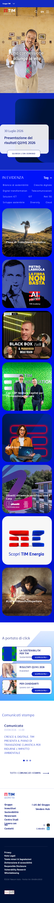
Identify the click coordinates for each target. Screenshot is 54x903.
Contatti (9, 828)
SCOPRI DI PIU (41, 657)
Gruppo (8, 804)
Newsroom (10, 816)
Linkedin (40, 829)
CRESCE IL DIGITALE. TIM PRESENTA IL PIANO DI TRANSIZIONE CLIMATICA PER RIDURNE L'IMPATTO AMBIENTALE (22, 745)
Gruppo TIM (7, 4)
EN (42, 12)
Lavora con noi (10, 824)
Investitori (10, 808)
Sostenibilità (11, 812)
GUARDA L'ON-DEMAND (23, 153)
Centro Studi (11, 819)
